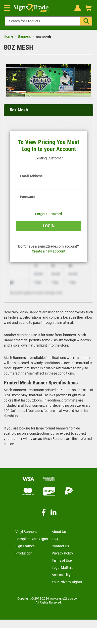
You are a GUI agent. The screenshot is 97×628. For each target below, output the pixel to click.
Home (8, 36)
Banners (24, 36)
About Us (59, 532)
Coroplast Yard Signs (31, 539)
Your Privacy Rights (67, 582)
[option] (48, 81)
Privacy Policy (62, 553)
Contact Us (60, 546)
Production (24, 553)
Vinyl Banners (26, 532)
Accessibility (61, 575)
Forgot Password (48, 214)
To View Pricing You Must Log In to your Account (48, 146)
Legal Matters (62, 568)
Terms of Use (62, 560)
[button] (86, 21)
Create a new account (48, 251)
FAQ (55, 539)
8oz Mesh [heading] (19, 109)
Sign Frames (25, 546)
